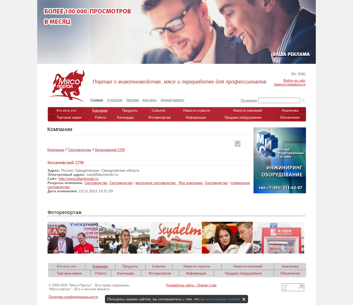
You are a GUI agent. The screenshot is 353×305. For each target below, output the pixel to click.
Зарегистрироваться (289, 84)
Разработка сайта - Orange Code (191, 285)
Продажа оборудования (243, 117)
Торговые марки (69, 117)
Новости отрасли (196, 110)
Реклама (132, 100)
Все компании (191, 183)
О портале (114, 100)
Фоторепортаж (159, 117)
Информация (196, 117)
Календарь (125, 117)
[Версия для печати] (237, 145)
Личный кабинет (172, 100)
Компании (100, 110)
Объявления (290, 117)
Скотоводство (79, 150)
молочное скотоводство (156, 183)
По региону (249, 100)
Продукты (129, 110)
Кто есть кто (66, 110)
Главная (96, 100)
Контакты (150, 100)
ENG (301, 74)
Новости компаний (247, 110)
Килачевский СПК (110, 150)
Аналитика (290, 110)
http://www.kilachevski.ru (78, 179)
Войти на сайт (294, 80)
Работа (100, 117)
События (158, 110)
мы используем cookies (220, 299)
